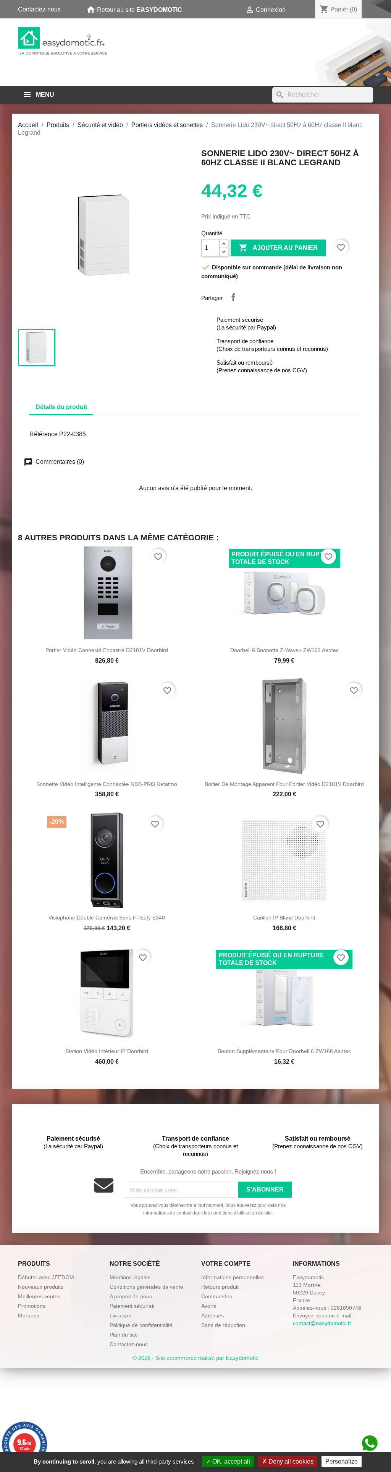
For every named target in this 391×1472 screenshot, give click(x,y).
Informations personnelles (232, 1277)
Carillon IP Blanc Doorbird (284, 917)
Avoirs (208, 1306)
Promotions (31, 1306)
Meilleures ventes (39, 1296)
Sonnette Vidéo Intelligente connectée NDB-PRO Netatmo (106, 784)
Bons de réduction (223, 1325)
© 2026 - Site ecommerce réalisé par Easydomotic (195, 1358)
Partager (233, 297)
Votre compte (225, 1263)
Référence (43, 434)
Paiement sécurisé (132, 1306)
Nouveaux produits (40, 1287)
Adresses (212, 1315)
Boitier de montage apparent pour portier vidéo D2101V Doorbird (284, 784)
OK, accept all (230, 1461)
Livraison (120, 1315)
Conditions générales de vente (146, 1287)
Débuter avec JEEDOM (46, 1277)
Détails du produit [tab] (61, 407)
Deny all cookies (290, 1461)
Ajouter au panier (278, 247)
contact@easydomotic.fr (322, 1323)
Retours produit (220, 1287)
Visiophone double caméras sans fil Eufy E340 (106, 917)
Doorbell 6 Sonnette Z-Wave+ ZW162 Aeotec (284, 650)
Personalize (341, 1461)
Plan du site (124, 1335)
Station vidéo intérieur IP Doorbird (106, 1051)
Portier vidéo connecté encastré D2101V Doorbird (106, 650)
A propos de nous (131, 1296)
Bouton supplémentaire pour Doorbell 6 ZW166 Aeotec (284, 1051)
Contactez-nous (39, 9)
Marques (28, 1315)
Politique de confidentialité (141, 1325)
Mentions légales (130, 1277)
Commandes (216, 1296)
